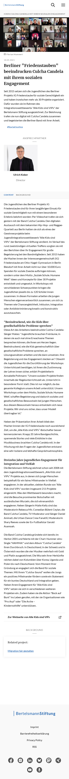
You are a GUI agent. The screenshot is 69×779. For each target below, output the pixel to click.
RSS (34, 746)
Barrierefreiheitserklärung (34, 733)
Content (9, 195)
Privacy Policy (34, 740)
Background (23, 195)
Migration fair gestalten (21, 650)
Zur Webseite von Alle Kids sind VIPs (29, 616)
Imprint (34, 726)
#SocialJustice (15, 126)
